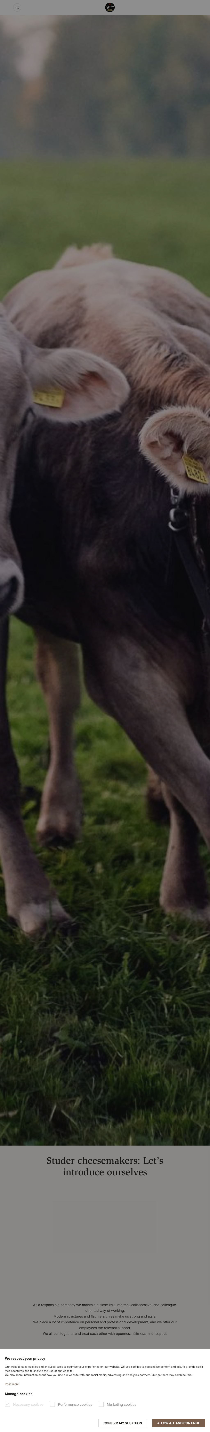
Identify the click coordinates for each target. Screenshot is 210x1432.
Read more (12, 1384)
